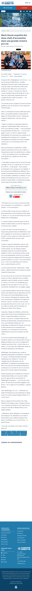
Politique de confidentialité (16, 581)
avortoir (3, 433)
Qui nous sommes (6, 533)
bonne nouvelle (16, 433)
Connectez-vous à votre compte (16, 583)
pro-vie (23, 187)
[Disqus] (16, 462)
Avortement (20, 531)
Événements (4, 539)
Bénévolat (3, 537)
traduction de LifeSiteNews (13, 434)
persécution (9, 433)
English (3, 11)
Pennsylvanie (23, 433)
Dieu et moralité (21, 540)
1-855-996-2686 (21, 561)
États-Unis (4, 431)
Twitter (4, 557)
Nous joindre (4, 541)
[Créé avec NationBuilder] (16, 587)
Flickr (3, 555)
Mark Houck (23, 434)
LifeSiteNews (23, 80)
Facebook (4, 553)
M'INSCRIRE (8, 8)
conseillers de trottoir (21, 431)
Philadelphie (4, 434)
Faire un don (4, 544)
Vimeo (4, 559)
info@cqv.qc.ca (21, 563)
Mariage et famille (21, 535)
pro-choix (14, 431)
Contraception (20, 537)
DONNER (24, 8)
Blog (8, 30)
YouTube (4, 562)
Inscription (4, 535)
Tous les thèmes (21, 542)
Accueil (3, 30)
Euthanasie (20, 533)
